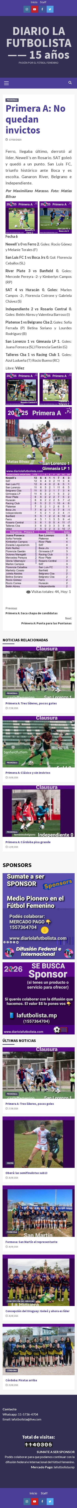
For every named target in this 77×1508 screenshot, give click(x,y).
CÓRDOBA (12, 1370)
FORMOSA (12, 1232)
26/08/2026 (13, 1177)
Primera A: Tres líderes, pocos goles (31, 703)
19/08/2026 (13, 777)
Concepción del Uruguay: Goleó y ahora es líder (37, 1311)
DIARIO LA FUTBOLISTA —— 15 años (38, 42)
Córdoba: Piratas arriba (21, 1380)
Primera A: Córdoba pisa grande (28, 842)
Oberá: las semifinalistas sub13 (27, 1173)
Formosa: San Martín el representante (31, 1242)
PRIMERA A (12, 100)
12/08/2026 (13, 847)
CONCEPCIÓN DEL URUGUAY (21, 1301)
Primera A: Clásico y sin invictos (28, 773)
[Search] (70, 82)
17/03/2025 (15, 139)
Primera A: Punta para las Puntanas (46, 620)
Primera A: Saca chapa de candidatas (32, 610)
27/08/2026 (13, 708)
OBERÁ (10, 1163)
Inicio (34, 2)
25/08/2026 (13, 1385)
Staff (43, 2)
